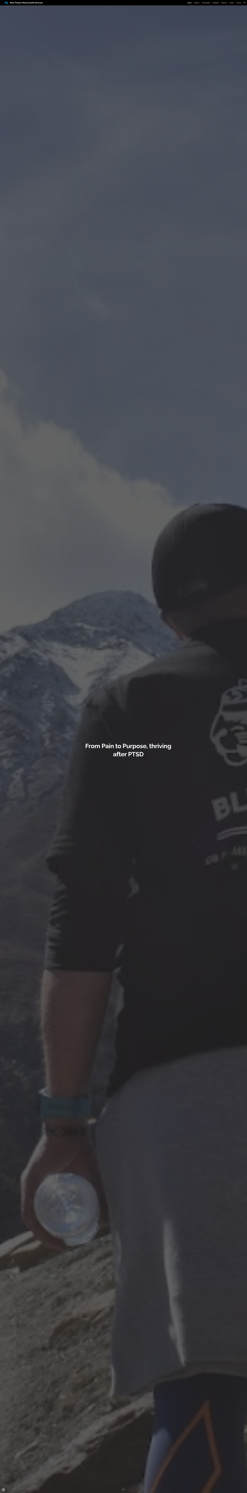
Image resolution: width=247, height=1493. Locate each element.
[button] (244, 2)
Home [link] (189, 3)
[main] (128, 749)
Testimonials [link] (206, 3)
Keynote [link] (196, 3)
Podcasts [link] (224, 3)
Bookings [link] (216, 3)
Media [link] (231, 3)
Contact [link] (238, 3)
